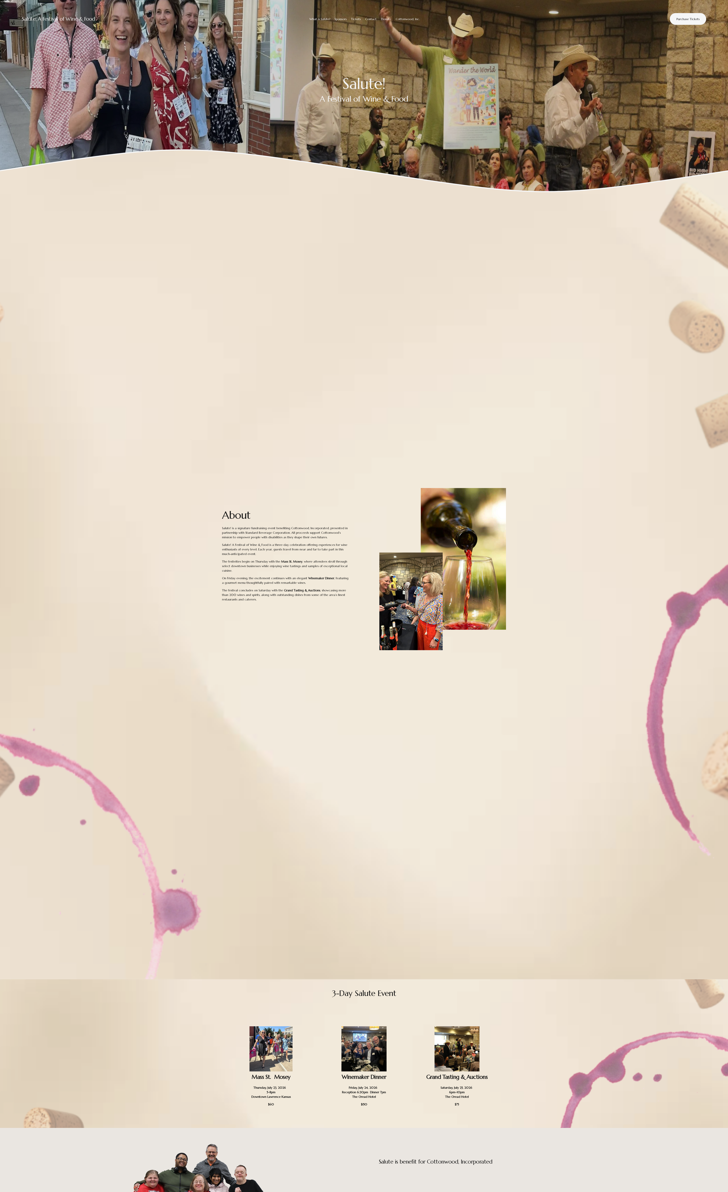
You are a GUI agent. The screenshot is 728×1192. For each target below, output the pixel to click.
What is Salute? (319, 19)
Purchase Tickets (688, 19)
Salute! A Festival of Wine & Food (58, 19)
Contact (371, 19)
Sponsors (341, 19)
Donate (386, 19)
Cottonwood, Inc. (408, 19)
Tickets (356, 19)
